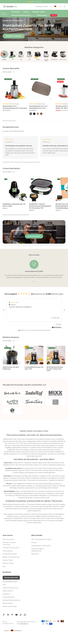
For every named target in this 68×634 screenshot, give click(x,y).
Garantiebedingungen (10, 581)
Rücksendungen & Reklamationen (37, 550)
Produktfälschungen (10, 554)
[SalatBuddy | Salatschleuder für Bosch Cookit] (15, 189)
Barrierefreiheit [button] (8, 603)
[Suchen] (51, 7)
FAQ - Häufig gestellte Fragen (41, 539)
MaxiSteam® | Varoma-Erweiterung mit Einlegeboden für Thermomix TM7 (40, 206)
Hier (19, 330)
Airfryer (26, 12)
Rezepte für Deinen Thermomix (9, 543)
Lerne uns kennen (34, 236)
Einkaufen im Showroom (11, 548)
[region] (34, 310)
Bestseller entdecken (13, 36)
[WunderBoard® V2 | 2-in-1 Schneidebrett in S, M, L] (41, 89)
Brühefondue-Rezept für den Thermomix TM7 (55, 369)
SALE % (53, 15)
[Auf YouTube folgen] (16, 615)
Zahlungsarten (8, 551)
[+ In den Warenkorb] (24, 98)
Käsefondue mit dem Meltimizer (11, 368)
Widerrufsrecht (8, 591)
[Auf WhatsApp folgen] (25, 615)
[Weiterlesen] (57, 328)
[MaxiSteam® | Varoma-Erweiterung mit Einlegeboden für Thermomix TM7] (41, 189)
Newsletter (35, 554)
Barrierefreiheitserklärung (11, 600)
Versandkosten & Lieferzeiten (41, 545)
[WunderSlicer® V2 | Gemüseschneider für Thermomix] (15, 89)
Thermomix (15, 12)
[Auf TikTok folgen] (21, 615)
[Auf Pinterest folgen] (12, 615)
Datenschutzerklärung (10, 588)
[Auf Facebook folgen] (4, 615)
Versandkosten (24, 623)
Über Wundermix (8, 539)
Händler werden (8, 563)
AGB (4, 584)
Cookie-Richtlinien (9, 597)
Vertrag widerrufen (11, 577)
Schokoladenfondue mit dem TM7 (34, 368)
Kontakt (34, 542)
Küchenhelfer (42, 15)
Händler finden (8, 560)
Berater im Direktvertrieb (11, 557)
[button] (4, 310)
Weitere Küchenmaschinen (21, 15)
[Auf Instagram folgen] (8, 615)
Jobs (4, 566)
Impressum (6, 594)
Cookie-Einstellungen (10, 606)
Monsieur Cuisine (38, 12)
